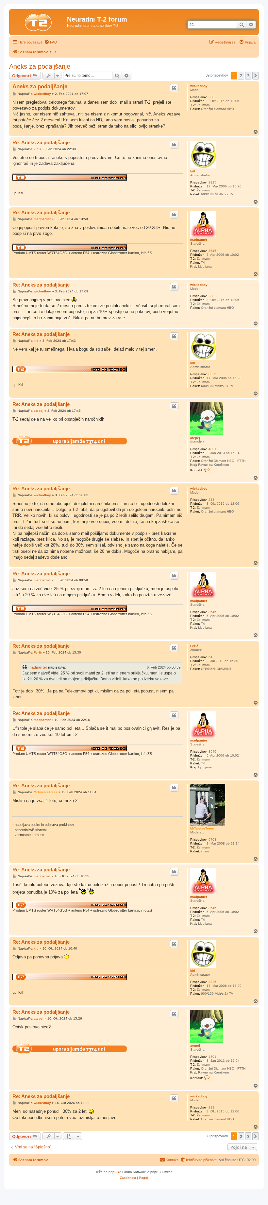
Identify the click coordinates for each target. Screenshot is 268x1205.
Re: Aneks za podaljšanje (41, 142)
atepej (195, 438)
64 (210, 657)
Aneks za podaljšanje (39, 66)
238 (211, 97)
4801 (212, 449)
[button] (255, 75)
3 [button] (248, 76)
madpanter (198, 239)
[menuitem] (50, 42)
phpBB (114, 1172)
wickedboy (199, 86)
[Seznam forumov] (39, 21)
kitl (192, 171)
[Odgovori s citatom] (174, 88)
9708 (212, 839)
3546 (212, 251)
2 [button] (241, 76)
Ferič (194, 646)
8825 (212, 182)
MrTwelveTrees (202, 828)
